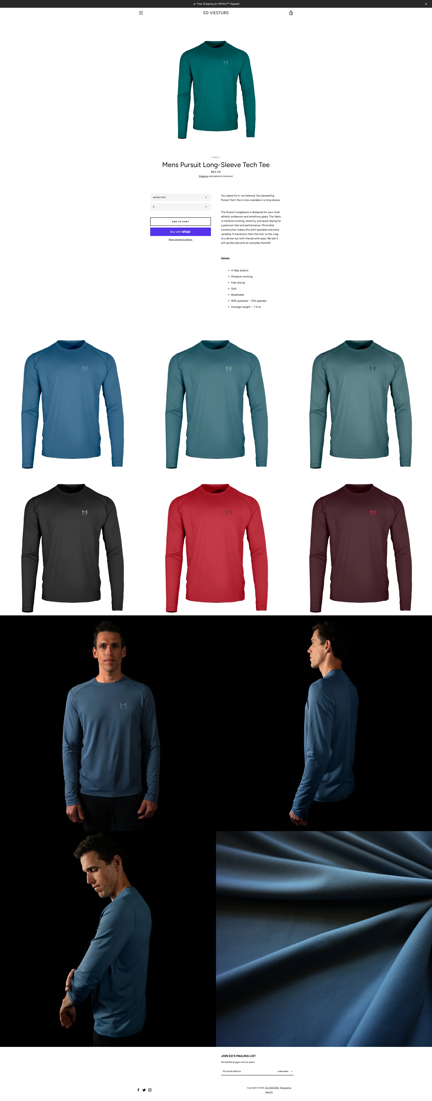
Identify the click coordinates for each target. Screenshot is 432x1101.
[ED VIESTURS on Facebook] (138, 1089)
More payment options (180, 239)
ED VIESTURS (216, 12)
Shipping (203, 176)
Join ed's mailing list (238, 1056)
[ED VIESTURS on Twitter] (144, 1089)
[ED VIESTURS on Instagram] (150, 1089)
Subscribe (283, 1071)
